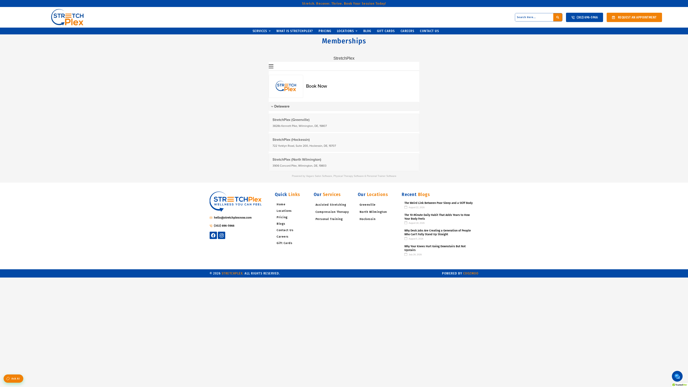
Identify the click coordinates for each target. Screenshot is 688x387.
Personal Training (329, 219)
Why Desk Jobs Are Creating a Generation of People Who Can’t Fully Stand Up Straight (437, 232)
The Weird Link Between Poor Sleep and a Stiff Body (438, 203)
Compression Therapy (332, 212)
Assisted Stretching (331, 204)
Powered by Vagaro (303, 176)
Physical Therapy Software (348, 176)
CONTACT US (429, 31)
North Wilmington (373, 212)
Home (281, 204)
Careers (283, 236)
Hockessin (368, 219)
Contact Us (285, 230)
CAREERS (407, 31)
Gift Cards (284, 243)
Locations (345, 31)
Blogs (281, 223)
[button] (262, 31)
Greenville (368, 204)
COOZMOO (471, 273)
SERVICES (260, 31)
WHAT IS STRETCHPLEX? (294, 31)
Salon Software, (324, 176)
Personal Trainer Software (381, 176)
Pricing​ (325, 31)
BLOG (367, 31)
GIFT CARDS (386, 31)
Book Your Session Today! (344, 3)
